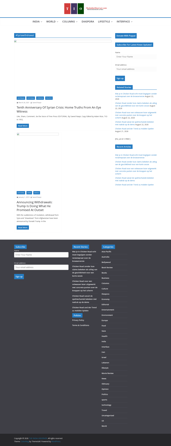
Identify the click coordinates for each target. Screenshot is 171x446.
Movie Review (107, 373)
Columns (68, 21)
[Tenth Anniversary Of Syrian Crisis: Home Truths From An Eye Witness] (62, 67)
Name (117, 52)
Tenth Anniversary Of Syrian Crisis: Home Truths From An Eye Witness (59, 109)
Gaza (104, 331)
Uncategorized (108, 415)
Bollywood (106, 262)
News (29, 193)
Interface (123, 21)
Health (104, 336)
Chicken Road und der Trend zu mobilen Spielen (134, 128)
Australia (21, 98)
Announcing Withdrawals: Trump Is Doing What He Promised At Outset (34, 206)
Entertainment (108, 310)
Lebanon (105, 362)
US (103, 421)
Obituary (105, 384)
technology (106, 405)
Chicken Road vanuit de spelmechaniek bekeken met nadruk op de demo (84, 299)
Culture (105, 288)
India (36, 21)
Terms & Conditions (80, 325)
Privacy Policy (78, 320)
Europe (105, 320)
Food (104, 325)
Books (104, 273)
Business (105, 278)
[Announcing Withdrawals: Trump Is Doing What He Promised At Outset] (38, 161)
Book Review (107, 267)
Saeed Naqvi (36, 103)
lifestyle (104, 21)
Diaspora (88, 21)
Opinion (40, 98)
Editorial (30, 98)
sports (104, 400)
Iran (103, 352)
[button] (41, 21)
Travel (104, 410)
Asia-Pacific (106, 251)
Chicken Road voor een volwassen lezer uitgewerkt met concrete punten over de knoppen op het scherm (135, 115)
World (51, 21)
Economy (106, 299)
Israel (104, 357)
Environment (107, 315)
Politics (49, 98)
